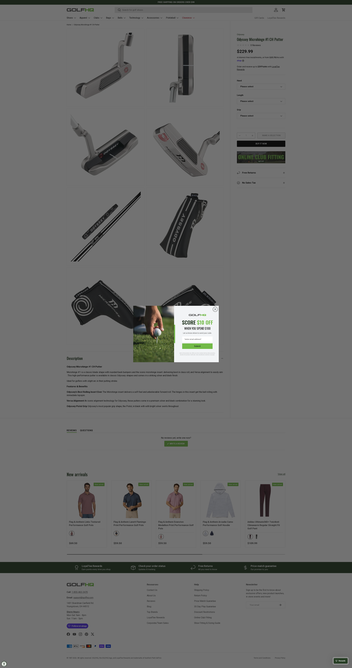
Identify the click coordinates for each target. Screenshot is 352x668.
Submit (197, 346)
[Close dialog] (215, 309)
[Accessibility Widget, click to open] (4, 664)
